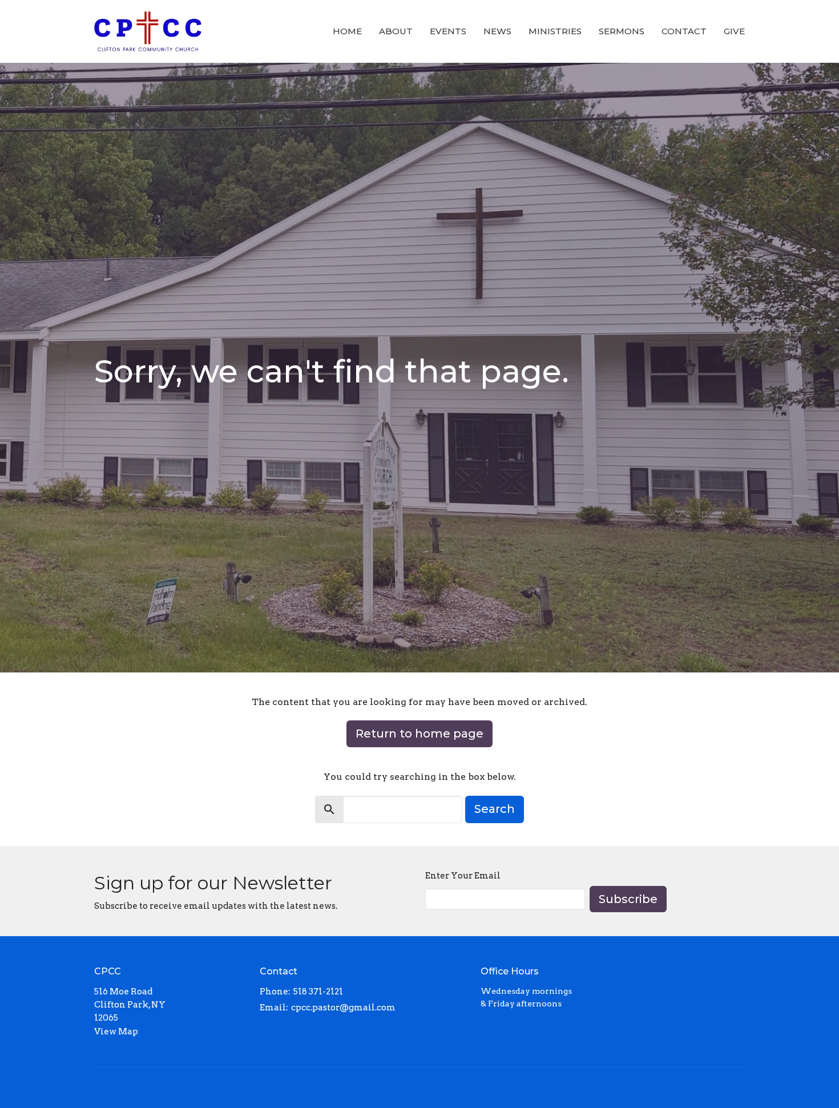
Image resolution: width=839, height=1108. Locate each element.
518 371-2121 (318, 991)
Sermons (621, 31)
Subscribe (628, 899)
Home (347, 31)
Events (448, 31)
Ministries (555, 31)
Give (734, 31)
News (497, 31)
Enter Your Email (463, 876)
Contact (684, 31)
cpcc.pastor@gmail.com (343, 1007)
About (396, 31)
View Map (116, 1031)
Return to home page (419, 733)
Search (494, 809)
